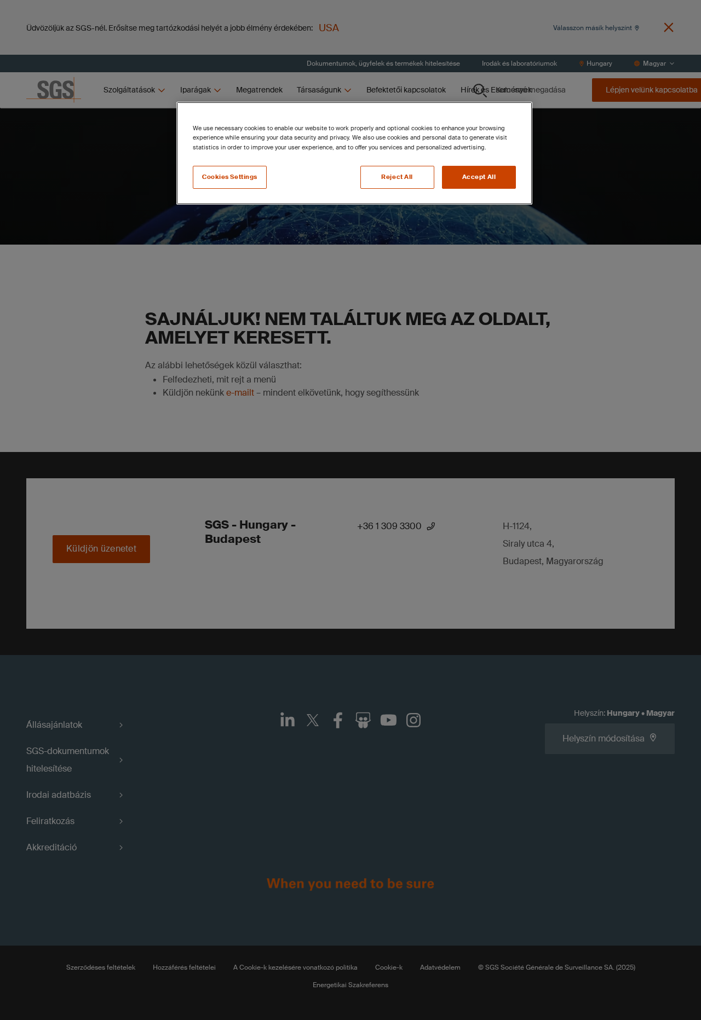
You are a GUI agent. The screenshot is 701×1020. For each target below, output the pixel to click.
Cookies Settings (229, 177)
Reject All (397, 177)
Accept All (479, 177)
